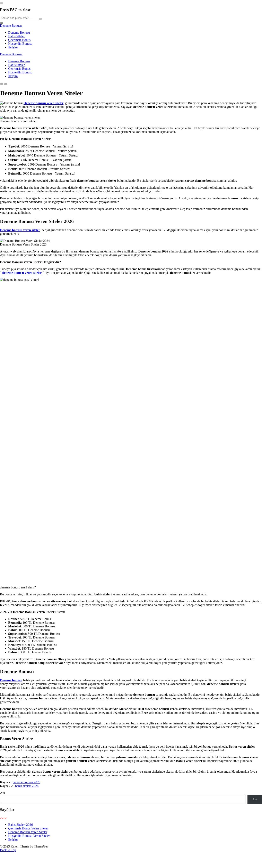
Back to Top (8, 850)
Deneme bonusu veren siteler (43, 103)
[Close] (1, 2)
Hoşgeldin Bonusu (20, 43)
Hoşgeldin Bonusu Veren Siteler (29, 835)
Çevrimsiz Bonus (19, 40)
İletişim (13, 47)
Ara (2, 793)
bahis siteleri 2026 (26, 786)
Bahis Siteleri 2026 (20, 824)
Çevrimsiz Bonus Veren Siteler (28, 828)
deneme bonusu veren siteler (22, 272)
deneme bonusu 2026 (26, 782)
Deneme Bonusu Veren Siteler (27, 832)
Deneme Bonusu (11, 25)
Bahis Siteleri (16, 36)
